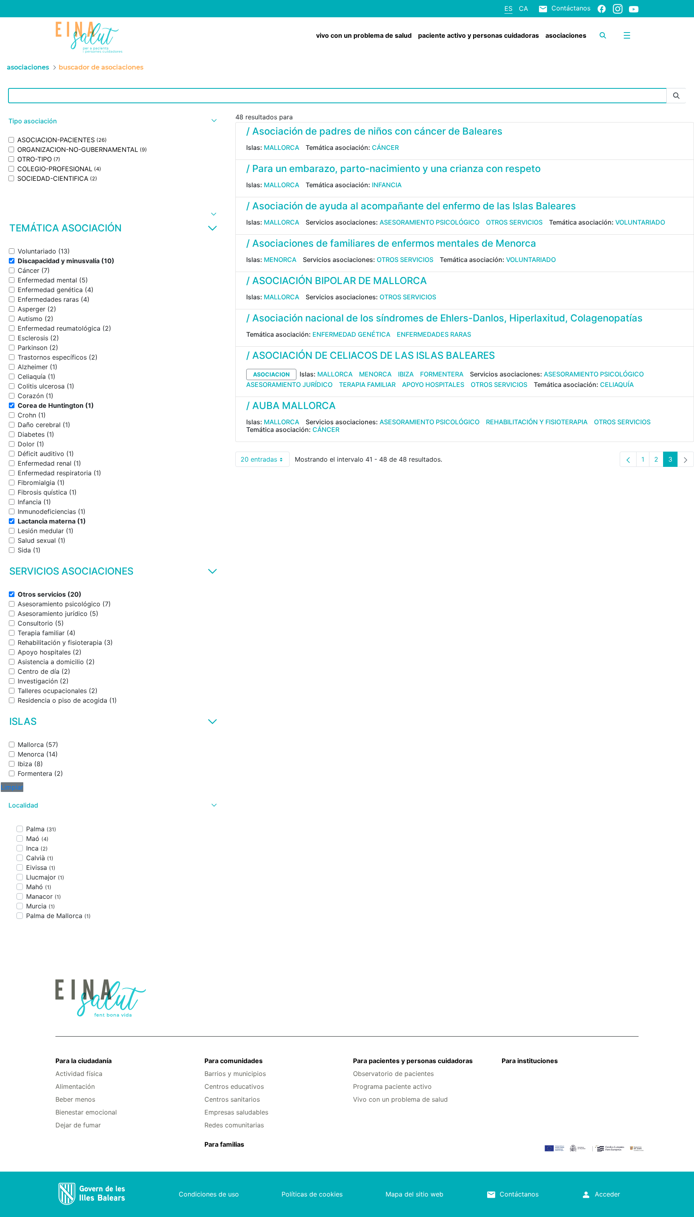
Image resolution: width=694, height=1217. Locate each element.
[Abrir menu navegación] (627, 35)
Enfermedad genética (351, 334)
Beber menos (75, 1099)
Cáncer (385, 147)
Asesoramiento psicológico (430, 222)
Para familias (224, 1144)
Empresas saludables (236, 1112)
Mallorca (281, 147)
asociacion (271, 374)
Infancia (387, 185)
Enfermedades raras (434, 334)
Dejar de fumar (78, 1125)
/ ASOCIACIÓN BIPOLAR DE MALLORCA (336, 280)
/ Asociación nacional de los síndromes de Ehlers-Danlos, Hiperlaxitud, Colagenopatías (444, 318)
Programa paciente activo (392, 1086)
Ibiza (406, 374)
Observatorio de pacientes (393, 1074)
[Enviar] (676, 95)
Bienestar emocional (86, 1112)
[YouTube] (634, 9)
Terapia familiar (367, 384)
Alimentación (75, 1086)
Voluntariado (640, 222)
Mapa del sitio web (414, 1194)
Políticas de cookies (312, 1194)
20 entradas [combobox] (265, 461)
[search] (602, 35)
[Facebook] (601, 8)
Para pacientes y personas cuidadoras (413, 1061)
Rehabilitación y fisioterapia (537, 422)
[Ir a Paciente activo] (104, 37)
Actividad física (78, 1074)
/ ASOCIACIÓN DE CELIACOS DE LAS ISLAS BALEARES (370, 355)
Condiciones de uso (209, 1194)
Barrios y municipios (235, 1074)
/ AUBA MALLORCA (291, 405)
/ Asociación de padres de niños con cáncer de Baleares (374, 131)
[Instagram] (618, 8)
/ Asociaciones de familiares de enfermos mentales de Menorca (391, 243)
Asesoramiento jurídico (289, 384)
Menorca (280, 260)
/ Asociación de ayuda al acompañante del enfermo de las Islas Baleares (411, 206)
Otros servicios (514, 222)
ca (523, 8)
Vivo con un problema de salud (400, 1099)
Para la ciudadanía (83, 1061)
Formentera (441, 374)
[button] (111, 121)
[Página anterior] (628, 459)
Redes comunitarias (234, 1125)
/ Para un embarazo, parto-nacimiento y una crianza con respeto (393, 168)
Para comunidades (233, 1061)
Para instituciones (530, 1061)
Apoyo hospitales (433, 384)
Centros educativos (234, 1086)
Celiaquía (617, 384)
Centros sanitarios (232, 1099)
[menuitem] (364, 35)
